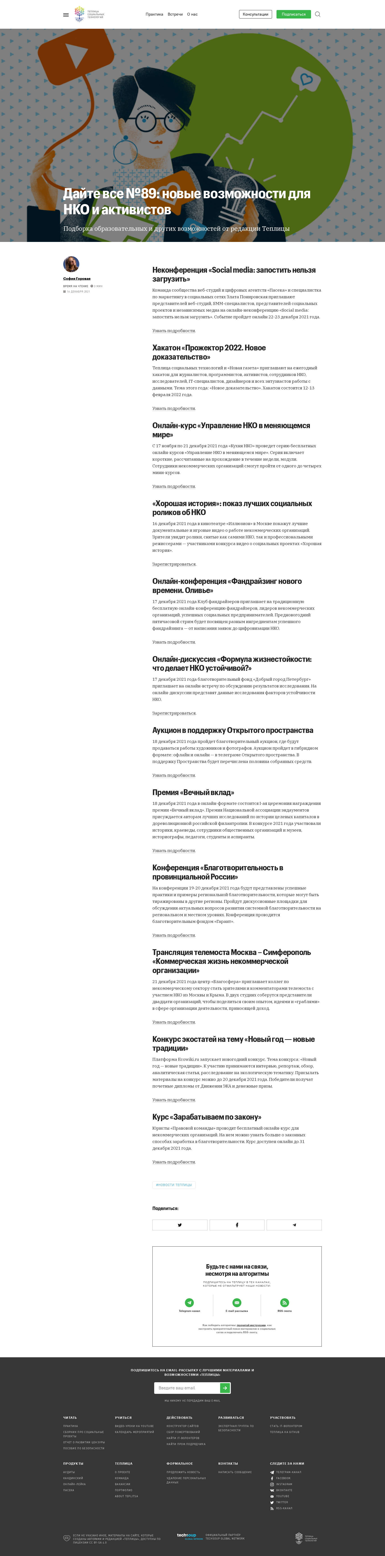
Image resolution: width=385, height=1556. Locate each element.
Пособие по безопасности (83, 1448)
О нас (192, 14)
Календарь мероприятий (134, 1432)
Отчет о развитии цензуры (84, 1442)
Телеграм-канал (288, 1472)
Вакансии (122, 1484)
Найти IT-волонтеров (183, 1438)
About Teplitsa (126, 1496)
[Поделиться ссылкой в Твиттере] (179, 1225)
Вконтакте (284, 1490)
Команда (122, 1478)
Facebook (283, 1478)
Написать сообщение (235, 1472)
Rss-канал (284, 1508)
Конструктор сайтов (183, 1426)
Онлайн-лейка (74, 1484)
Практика (154, 14)
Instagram (284, 1484)
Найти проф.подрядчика (186, 1444)
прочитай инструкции (251, 1325)
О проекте (122, 1472)
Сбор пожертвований (183, 1432)
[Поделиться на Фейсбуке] (237, 1225)
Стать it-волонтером (286, 1426)
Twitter (282, 1502)
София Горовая (76, 278)
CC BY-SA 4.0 (98, 1543)
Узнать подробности (173, 330)
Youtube (282, 1496)
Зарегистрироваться (174, 564)
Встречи (175, 14)
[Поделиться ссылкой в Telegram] (294, 1225)
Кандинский (73, 1478)
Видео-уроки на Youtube (134, 1426)
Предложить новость (183, 1472)
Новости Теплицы (175, 1185)
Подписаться (294, 14)
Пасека (68, 1490)
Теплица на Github (285, 1432)
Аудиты (69, 1472)
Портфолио (124, 1490)
